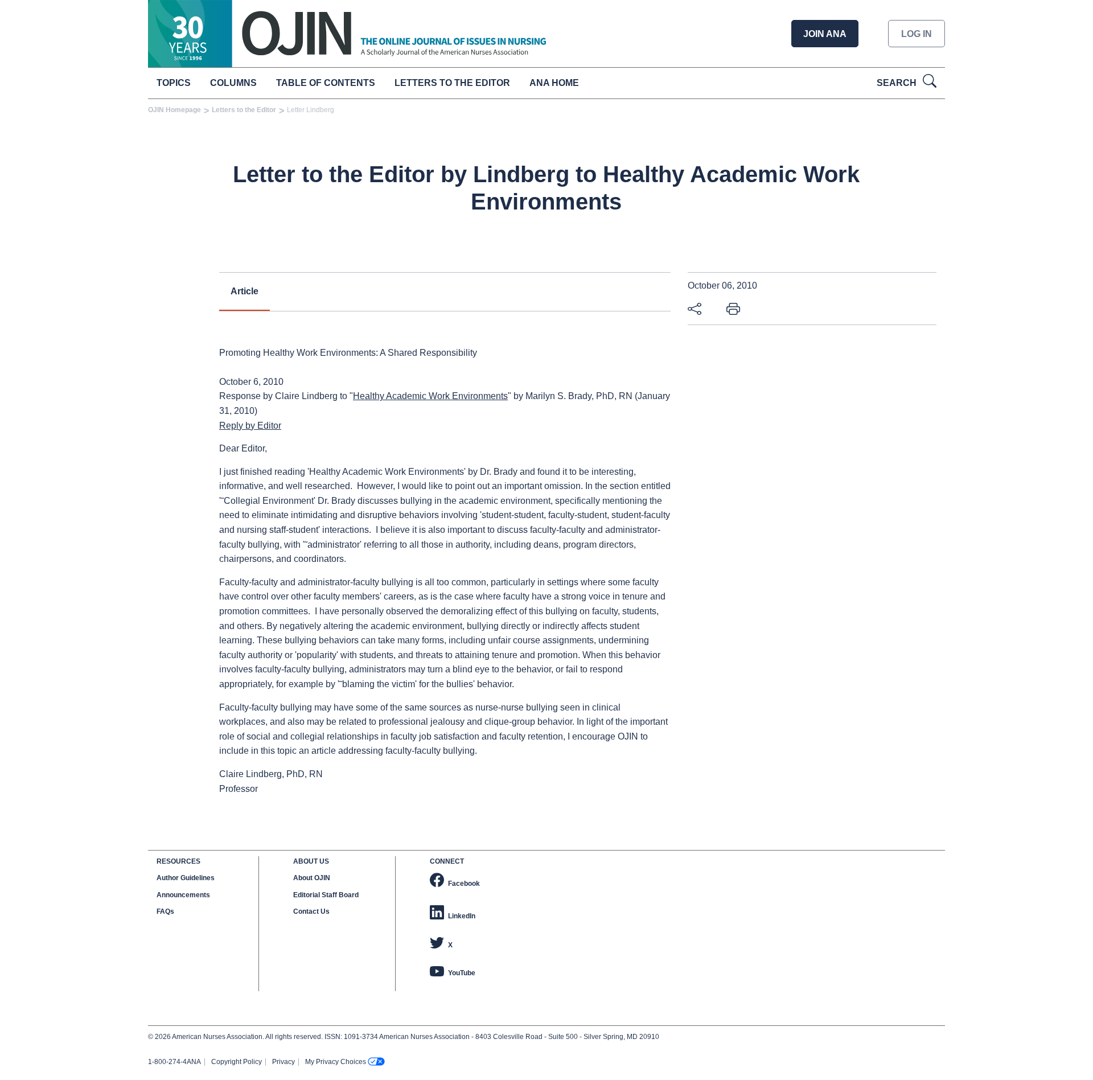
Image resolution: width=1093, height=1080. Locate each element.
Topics (174, 83)
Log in (916, 34)
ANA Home (554, 83)
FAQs (165, 911)
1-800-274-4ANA (174, 1062)
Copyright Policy (236, 1062)
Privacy (283, 1062)
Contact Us (311, 911)
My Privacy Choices (335, 1062)
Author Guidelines (186, 878)
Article (244, 291)
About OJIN (311, 878)
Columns (233, 83)
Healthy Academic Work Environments (430, 396)
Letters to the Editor (452, 83)
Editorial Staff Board (326, 895)
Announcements (183, 895)
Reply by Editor (250, 425)
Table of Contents (325, 83)
